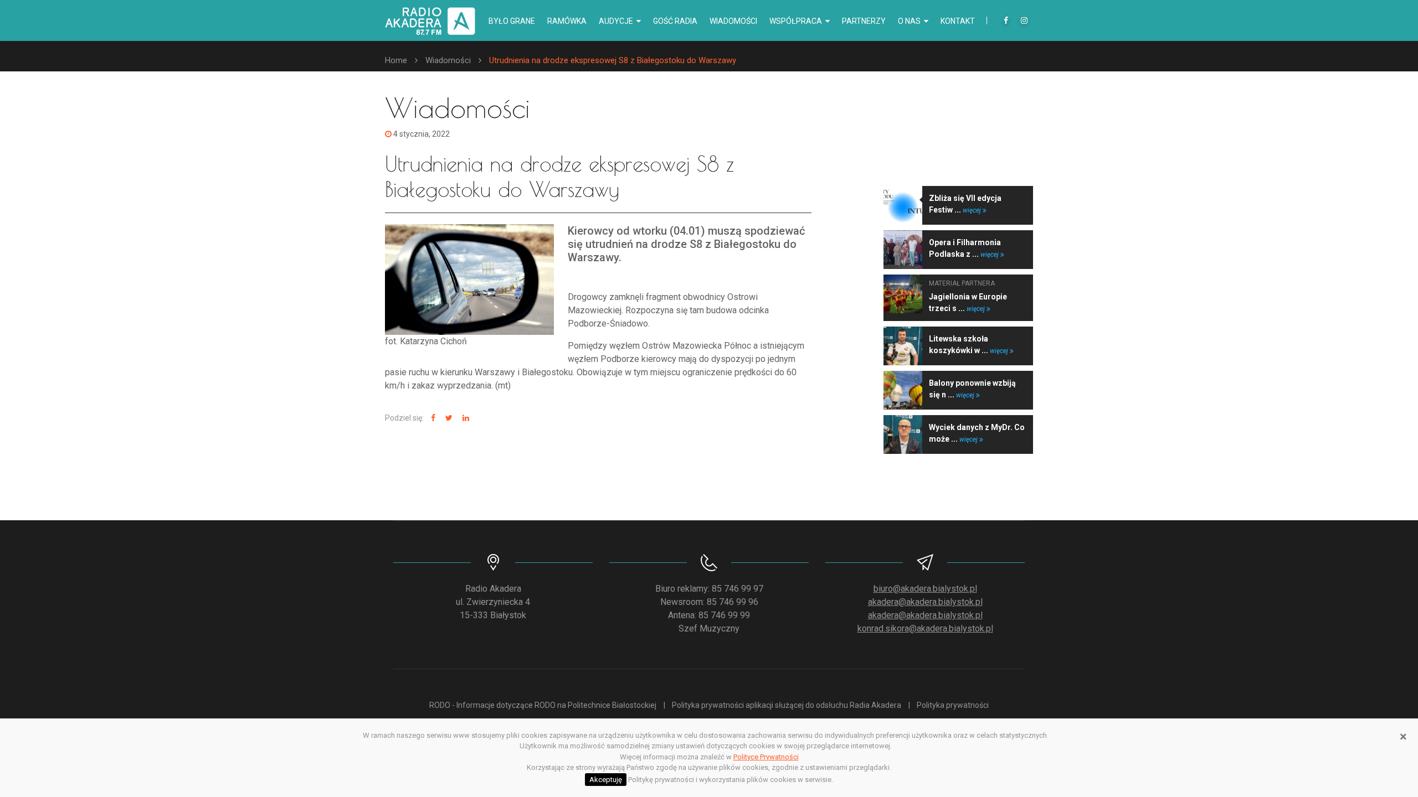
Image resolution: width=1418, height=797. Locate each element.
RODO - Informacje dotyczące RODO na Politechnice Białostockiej (542, 705)
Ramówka (567, 21)
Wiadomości (733, 21)
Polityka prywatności (953, 705)
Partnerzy (864, 21)
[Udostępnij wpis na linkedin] (464, 418)
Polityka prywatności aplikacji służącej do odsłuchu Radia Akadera (786, 705)
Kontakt (958, 21)
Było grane (512, 21)
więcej (973, 210)
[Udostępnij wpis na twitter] (447, 418)
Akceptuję (605, 779)
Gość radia (675, 21)
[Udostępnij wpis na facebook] (431, 418)
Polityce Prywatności (766, 757)
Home (396, 60)
